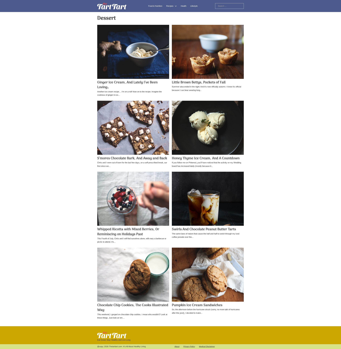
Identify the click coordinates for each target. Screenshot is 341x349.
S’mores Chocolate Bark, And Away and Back (132, 158)
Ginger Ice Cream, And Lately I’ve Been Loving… (127, 85)
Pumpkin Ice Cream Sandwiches (197, 305)
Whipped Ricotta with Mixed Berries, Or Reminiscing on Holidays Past (128, 232)
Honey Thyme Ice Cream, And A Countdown (206, 158)
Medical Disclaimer (207, 346)
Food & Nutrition (155, 6)
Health (183, 6)
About (176, 346)
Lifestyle (194, 6)
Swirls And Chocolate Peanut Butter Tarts (204, 229)
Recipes (169, 6)
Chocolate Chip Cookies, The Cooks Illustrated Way (132, 307)
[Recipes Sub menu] (176, 6)
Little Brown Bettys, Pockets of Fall (199, 82)
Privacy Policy (189, 346)
